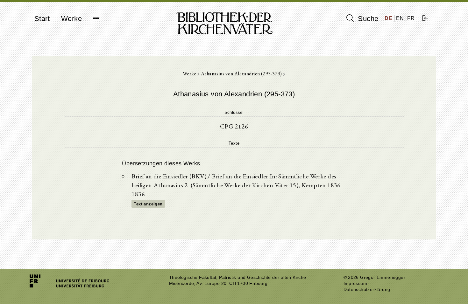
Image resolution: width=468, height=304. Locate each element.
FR (411, 18)
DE (389, 18)
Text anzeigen (148, 204)
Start (42, 19)
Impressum (355, 283)
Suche (367, 19)
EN (400, 18)
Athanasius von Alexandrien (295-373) (242, 73)
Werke (71, 19)
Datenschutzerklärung (367, 289)
